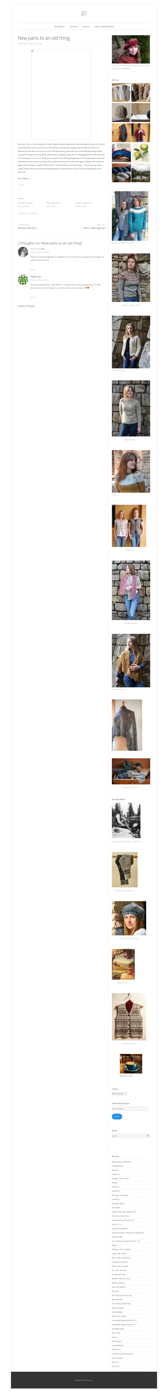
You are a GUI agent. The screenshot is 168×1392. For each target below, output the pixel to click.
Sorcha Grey (35, 248)
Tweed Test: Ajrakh (119, 1316)
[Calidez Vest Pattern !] (121, 93)
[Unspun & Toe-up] (121, 113)
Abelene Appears (83, 203)
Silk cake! (115, 1291)
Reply (33, 270)
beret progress (117, 1341)
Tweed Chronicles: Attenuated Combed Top (128, 1232)
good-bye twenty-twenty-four (122, 1353)
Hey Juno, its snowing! (120, 1195)
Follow (117, 1116)
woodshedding (117, 1312)
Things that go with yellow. (121, 1161)
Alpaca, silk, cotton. (119, 1253)
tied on (114, 1337)
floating (114, 1182)
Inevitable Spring (118, 1328)
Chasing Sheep (117, 1166)
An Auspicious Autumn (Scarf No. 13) (126, 1241)
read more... (126, 68)
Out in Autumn (117, 1358)
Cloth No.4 (116, 1174)
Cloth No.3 (116, 1186)
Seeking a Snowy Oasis (120, 1178)
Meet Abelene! (53, 203)
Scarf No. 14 (116, 1224)
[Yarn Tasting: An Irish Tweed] (121, 173)
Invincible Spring (118, 1203)
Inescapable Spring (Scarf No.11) (124, 1324)
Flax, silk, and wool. (119, 1270)
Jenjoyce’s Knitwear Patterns (104, 26)
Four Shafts (116, 1207)
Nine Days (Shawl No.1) (121, 1216)
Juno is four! (116, 1333)
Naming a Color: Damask (121, 1249)
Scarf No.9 (116, 1366)
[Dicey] (121, 133)
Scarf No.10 (116, 1349)
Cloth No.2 (116, 1191)
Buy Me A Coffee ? (127, 1076)
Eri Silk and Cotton (119, 1274)
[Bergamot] (140, 153)
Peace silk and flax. (119, 1287)
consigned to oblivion (119, 1262)
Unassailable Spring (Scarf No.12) (124, 1320)
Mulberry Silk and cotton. (121, 1278)
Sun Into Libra (117, 1237)
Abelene (29, 144)
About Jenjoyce (59, 26)
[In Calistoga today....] (140, 133)
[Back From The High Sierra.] (140, 173)
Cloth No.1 (116, 1199)
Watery (114, 1245)
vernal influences (118, 1345)
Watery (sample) (118, 1308)
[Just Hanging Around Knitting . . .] (121, 153)
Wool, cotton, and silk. (120, 1266)
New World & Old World (121, 1303)
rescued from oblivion (120, 1228)
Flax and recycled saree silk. (122, 1295)
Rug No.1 (115, 1362)
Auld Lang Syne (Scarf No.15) (123, 1220)
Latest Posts (74, 26)
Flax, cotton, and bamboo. (121, 1257)
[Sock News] (140, 113)
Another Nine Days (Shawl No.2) (124, 1212)
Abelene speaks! (25, 203)
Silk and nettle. (117, 1299)
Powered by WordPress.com (84, 1380)
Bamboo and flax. (118, 1282)
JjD (84, 13)
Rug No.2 (115, 1170)
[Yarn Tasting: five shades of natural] (140, 93)
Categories (86, 26)
